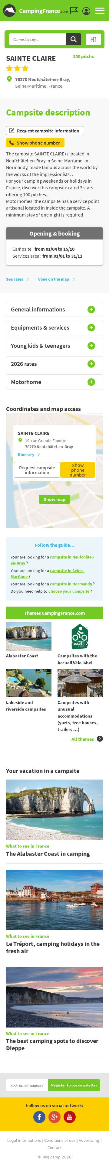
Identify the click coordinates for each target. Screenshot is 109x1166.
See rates (14, 279)
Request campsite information (48, 131)
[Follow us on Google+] (54, 1117)
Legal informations (24, 1140)
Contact (55, 1148)
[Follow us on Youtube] (70, 1117)
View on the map (53, 279)
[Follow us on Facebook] (39, 1117)
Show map (54, 499)
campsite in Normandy (71, 584)
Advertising (89, 1140)
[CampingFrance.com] (54, 10)
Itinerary (26, 454)
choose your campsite (68, 591)
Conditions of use (59, 1140)
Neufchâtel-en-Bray (55, 446)
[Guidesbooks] (75, 11)
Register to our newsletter (74, 1085)
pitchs (83, 56)
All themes (82, 739)
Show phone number (78, 470)
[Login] (88, 11)
